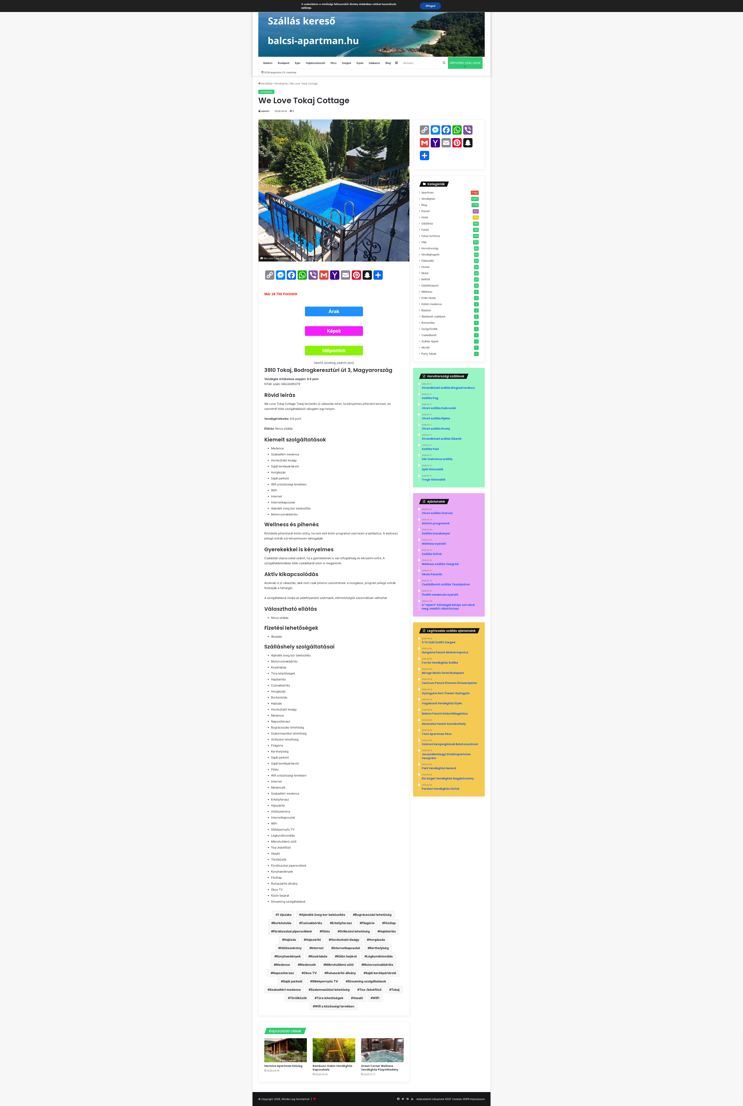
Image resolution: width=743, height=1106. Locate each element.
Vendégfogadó (430, 254)
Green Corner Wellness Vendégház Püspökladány (380, 1068)
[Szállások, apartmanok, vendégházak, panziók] (371, 28)
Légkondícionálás (379, 956)
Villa (423, 242)
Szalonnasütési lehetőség (330, 990)
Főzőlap (390, 923)
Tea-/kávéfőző (370, 990)
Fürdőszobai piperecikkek (292, 931)
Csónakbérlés (311, 923)
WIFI (376, 998)
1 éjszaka (284, 915)
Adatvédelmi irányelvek (430, 1099)
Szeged (346, 63)
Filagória (368, 923)
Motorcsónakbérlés (378, 965)
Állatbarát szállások (433, 316)
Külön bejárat (347, 956)
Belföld (425, 279)
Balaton (267, 63)
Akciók (425, 347)
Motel (424, 273)
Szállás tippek (429, 341)
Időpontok (334, 350)
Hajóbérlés (387, 931)
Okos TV (310, 973)
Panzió (425, 211)
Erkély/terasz (342, 923)
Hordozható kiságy (345, 940)
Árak (334, 311)
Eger (297, 63)
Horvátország (429, 248)
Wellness (426, 291)
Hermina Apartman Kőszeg (283, 1066)
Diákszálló (427, 260)
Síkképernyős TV (325, 981)
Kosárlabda (318, 956)
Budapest (283, 63)
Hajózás (290, 940)
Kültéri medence (431, 304)
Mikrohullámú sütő (339, 965)
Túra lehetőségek (330, 998)
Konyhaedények (288, 956)
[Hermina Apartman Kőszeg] (285, 1050)
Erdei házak (428, 297)
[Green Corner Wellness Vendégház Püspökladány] (382, 1050)
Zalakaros (374, 63)
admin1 (265, 111)
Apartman (427, 192)
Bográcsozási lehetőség (373, 915)
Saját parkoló (292, 981)
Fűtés (326, 931)
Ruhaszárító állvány (341, 973)
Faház (425, 229)
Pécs (333, 63)
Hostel (425, 266)
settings (306, 7)
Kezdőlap (266, 83)
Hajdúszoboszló (315, 63)
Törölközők (298, 998)
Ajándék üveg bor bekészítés (323, 915)
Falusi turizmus (430, 235)
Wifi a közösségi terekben (334, 1006)
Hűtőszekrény (291, 948)
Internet (317, 948)
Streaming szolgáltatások (367, 981)
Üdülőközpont (429, 285)
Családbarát (429, 335)
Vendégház (281, 83)
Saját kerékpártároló (381, 973)
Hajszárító (313, 940)
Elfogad (430, 6)
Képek (334, 331)
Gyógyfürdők (429, 328)
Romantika (428, 322)
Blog (388, 63)
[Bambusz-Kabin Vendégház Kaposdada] (334, 1050)
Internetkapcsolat (346, 948)
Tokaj (395, 990)
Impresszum (477, 1099)
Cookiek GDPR (460, 1099)
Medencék (308, 965)
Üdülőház (427, 223)
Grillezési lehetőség (355, 931)
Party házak (428, 353)
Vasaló (358, 998)
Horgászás (377, 940)
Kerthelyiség (379, 948)
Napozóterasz (283, 973)
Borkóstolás (282, 923)
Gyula (359, 63)
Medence (283, 965)
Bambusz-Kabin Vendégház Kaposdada (332, 1068)
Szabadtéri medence (285, 990)
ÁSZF (448, 1099)
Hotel (424, 217)
